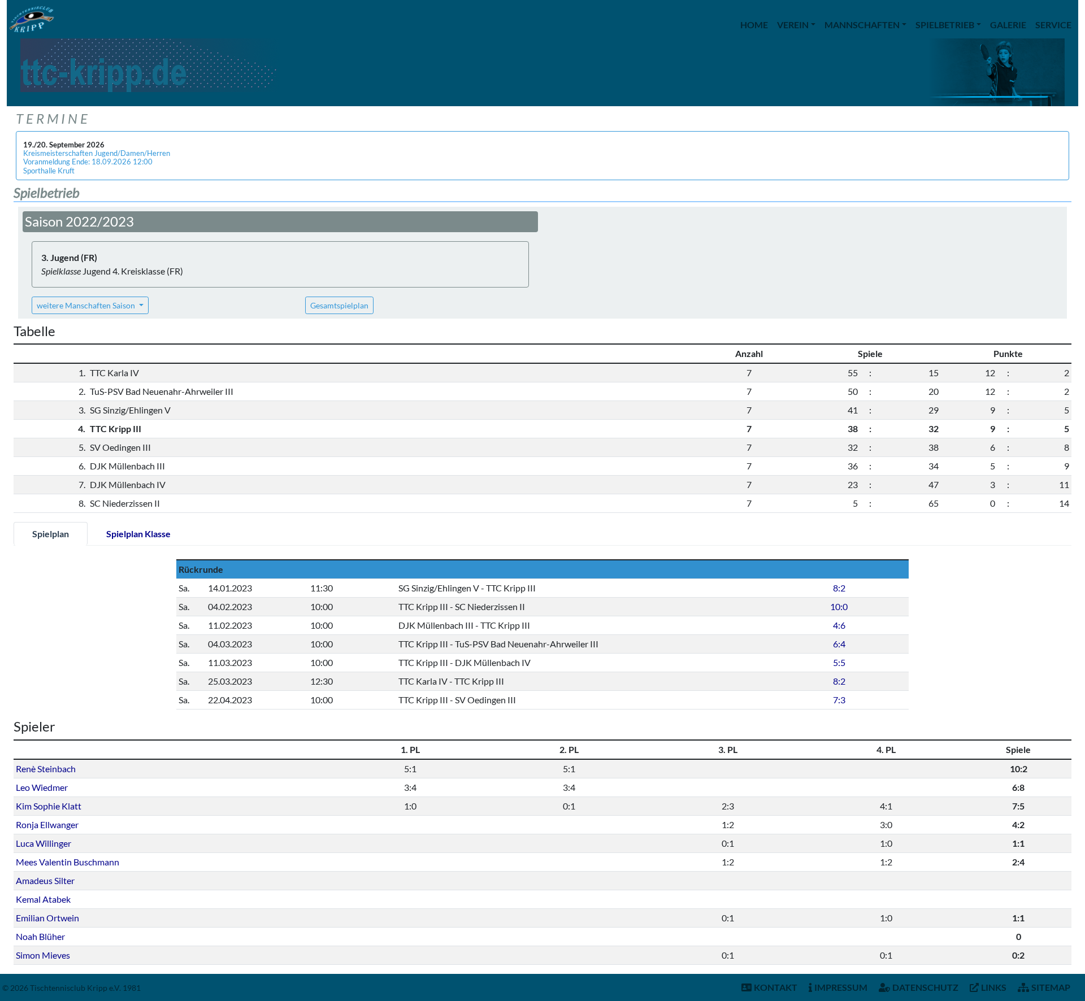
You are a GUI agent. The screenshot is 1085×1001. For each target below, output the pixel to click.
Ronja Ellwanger (47, 824)
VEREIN (793, 24)
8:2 (839, 587)
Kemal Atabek (43, 899)
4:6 (839, 625)
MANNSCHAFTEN (862, 24)
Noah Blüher (40, 936)
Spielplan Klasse (138, 533)
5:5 (839, 662)
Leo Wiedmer (42, 787)
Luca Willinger (43, 843)
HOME (754, 24)
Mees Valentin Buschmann (67, 861)
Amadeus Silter (45, 880)
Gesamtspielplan (339, 305)
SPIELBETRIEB (944, 24)
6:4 (839, 643)
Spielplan (50, 533)
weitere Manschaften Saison (87, 305)
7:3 (839, 699)
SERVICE (1053, 24)
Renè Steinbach (46, 768)
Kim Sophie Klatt (48, 805)
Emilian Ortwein (47, 917)
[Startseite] (31, 19)
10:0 (839, 606)
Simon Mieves (43, 955)
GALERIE (1008, 24)
